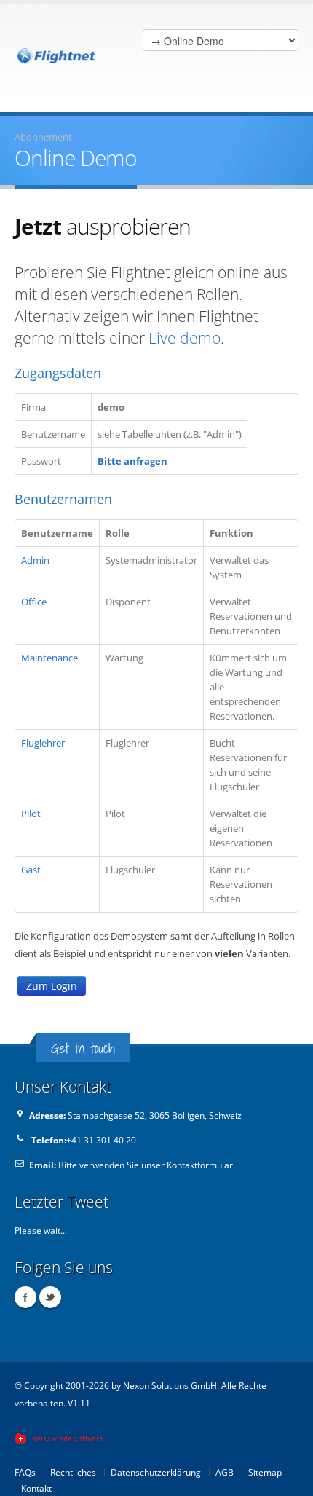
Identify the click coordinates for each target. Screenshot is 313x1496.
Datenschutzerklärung (156, 1472)
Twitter (50, 1297)
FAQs (25, 1472)
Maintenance (49, 657)
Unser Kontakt (63, 1086)
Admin (35, 560)
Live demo (184, 338)
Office (34, 601)
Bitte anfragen (132, 461)
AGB (224, 1472)
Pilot (31, 813)
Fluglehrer (43, 742)
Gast (31, 869)
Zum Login (51, 986)
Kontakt (36, 1488)
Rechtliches (73, 1472)
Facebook (25, 1297)
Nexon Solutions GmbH (170, 1385)
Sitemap (265, 1472)
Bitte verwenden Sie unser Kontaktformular (145, 1164)
